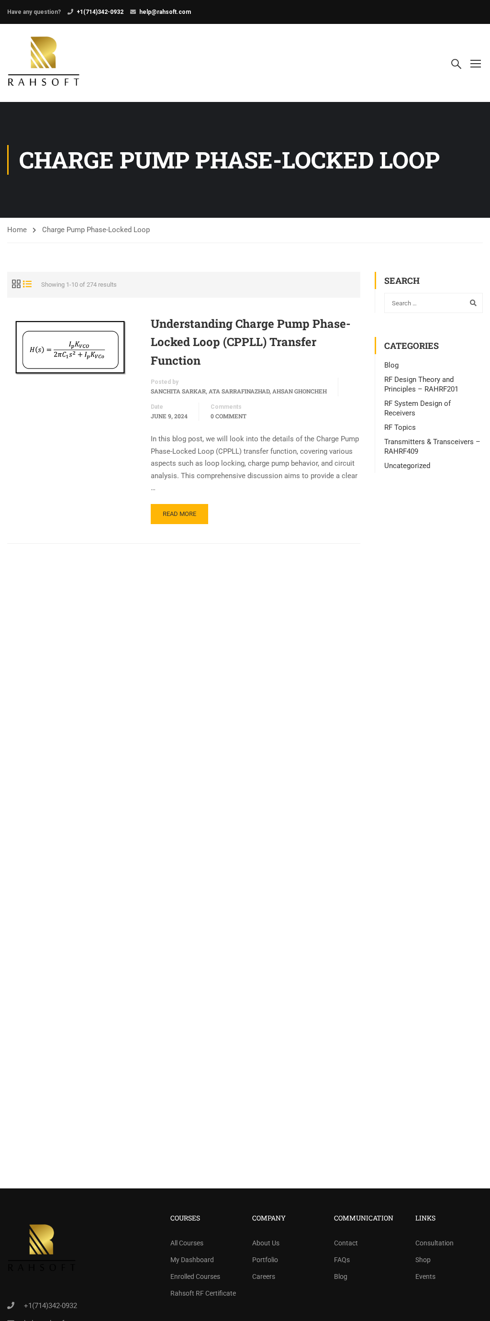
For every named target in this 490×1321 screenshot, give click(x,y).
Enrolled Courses (195, 1276)
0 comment (228, 416)
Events (425, 1276)
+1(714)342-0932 (100, 12)
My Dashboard (192, 1260)
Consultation (434, 1243)
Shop (423, 1260)
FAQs (342, 1260)
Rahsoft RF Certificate (203, 1293)
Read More (179, 513)
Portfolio (265, 1260)
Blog (391, 365)
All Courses (186, 1243)
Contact (346, 1243)
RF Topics (400, 427)
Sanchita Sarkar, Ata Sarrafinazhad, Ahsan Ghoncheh (239, 391)
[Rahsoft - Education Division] (43, 63)
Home (17, 229)
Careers (263, 1276)
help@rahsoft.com (165, 12)
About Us (265, 1243)
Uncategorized (407, 465)
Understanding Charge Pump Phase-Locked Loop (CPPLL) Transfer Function (251, 342)
